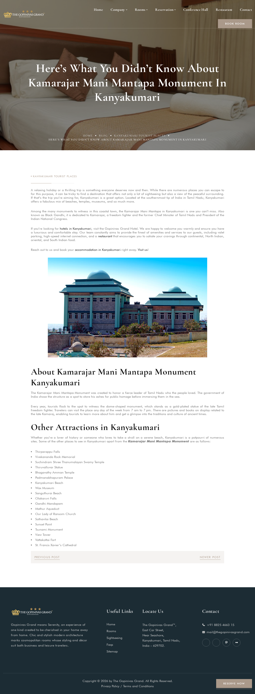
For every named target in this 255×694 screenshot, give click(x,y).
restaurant (105, 236)
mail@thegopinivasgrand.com (228, 632)
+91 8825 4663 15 (220, 625)
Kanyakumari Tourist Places (139, 135)
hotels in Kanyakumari (75, 228)
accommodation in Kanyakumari (98, 250)
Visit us (143, 250)
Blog (103, 135)
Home (88, 135)
